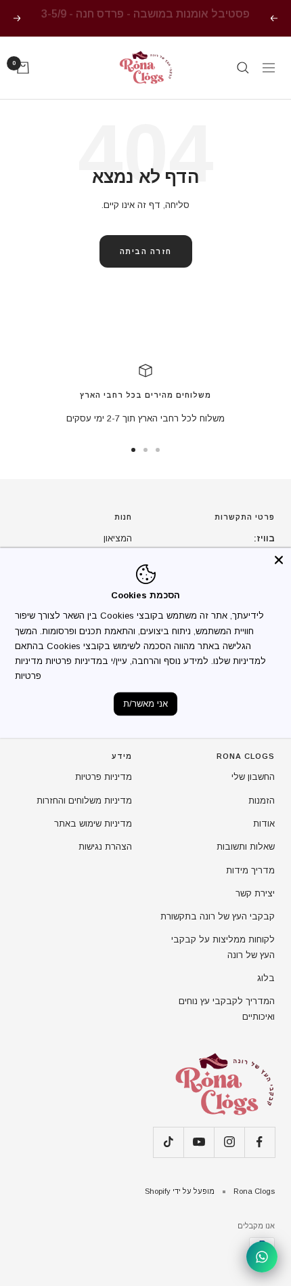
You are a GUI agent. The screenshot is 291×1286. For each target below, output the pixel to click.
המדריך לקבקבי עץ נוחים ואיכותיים (227, 1008)
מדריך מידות (250, 870)
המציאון (118, 538)
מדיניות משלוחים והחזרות (84, 800)
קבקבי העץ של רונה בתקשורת (217, 916)
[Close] (279, 559)
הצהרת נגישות (105, 847)
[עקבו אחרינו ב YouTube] (198, 1142)
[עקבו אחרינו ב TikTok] (168, 1142)
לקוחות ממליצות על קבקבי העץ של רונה (223, 946)
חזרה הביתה (146, 251)
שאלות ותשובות (246, 847)
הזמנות (261, 800)
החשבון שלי (253, 777)
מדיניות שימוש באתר (93, 823)
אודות (264, 823)
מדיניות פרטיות (103, 777)
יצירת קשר (255, 893)
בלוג (266, 978)
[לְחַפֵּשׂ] (243, 68)
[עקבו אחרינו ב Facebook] (259, 1142)
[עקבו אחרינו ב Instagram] (229, 1142)
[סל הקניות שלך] (23, 68)
